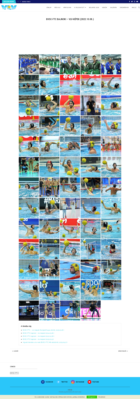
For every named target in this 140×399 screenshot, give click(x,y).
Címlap (48, 7)
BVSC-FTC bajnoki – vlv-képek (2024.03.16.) (38, 333)
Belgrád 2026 (94, 7)
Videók (104, 7)
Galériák (113, 7)
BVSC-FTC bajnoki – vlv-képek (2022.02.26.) (38, 336)
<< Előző (15, 351)
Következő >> (123, 351)
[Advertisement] (70, 39)
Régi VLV (57, 7)
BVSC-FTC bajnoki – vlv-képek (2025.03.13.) (38, 339)
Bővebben (101, 397)
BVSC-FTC (14, 373)
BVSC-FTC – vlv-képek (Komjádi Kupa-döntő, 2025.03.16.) (43, 330)
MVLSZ (134, 7)
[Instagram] (134, 1)
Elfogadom (92, 397)
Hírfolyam (67, 7)
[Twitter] (132, 1)
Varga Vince (26, 1)
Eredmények (124, 7)
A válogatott (79, 7)
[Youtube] (137, 1)
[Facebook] (129, 1)
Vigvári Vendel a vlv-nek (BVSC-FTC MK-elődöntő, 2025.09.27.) (45, 342)
